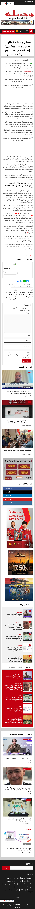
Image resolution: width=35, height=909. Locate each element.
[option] (17, 614)
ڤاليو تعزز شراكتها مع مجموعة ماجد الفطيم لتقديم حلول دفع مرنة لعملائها (14, 638)
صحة (17, 887)
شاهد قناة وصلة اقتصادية (8, 31)
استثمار (25, 884)
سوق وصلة (20, 645)
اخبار (31, 884)
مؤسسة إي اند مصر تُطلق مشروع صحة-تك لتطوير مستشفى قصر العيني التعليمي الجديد (11, 294)
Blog (17, 897)
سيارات (22, 887)
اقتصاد (18, 38)
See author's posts (10, 273)
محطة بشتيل (27, 71)
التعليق (28, 313)
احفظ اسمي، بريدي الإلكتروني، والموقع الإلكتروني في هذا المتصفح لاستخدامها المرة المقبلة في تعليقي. (19, 355)
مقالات (30, 892)
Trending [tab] (11, 667)
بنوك (15, 884)
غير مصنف (15, 889)
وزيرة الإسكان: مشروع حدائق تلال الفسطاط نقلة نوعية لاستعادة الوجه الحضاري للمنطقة (14, 660)
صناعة (12, 887)
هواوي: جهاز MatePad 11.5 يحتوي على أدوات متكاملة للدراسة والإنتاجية (14, 649)
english (23, 878)
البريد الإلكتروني (26, 341)
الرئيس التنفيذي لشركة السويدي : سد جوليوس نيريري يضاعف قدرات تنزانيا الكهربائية (18, 392)
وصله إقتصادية (14, 286)
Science (9, 878)
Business (20, 634)
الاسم (29, 335)
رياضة (5, 884)
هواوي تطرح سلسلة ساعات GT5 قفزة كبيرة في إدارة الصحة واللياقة (25, 293)
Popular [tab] (20, 667)
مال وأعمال (7, 889)
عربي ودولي (29, 889)
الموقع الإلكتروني (26, 346)
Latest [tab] (28, 667)
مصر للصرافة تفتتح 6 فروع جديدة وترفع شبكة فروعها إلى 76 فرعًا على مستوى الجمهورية (19, 421)
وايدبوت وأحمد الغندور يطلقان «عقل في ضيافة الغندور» (14, 615)
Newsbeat (16, 878)
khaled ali (7, 268)
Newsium (30, 905)
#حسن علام (21, 286)
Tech (24, 881)
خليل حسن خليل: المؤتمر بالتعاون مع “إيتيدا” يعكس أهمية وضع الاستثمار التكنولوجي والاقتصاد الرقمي (18, 789)
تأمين (10, 884)
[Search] (20, 31)
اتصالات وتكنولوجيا (18, 612)
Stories (30, 881)
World (19, 881)
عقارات (20, 656)
